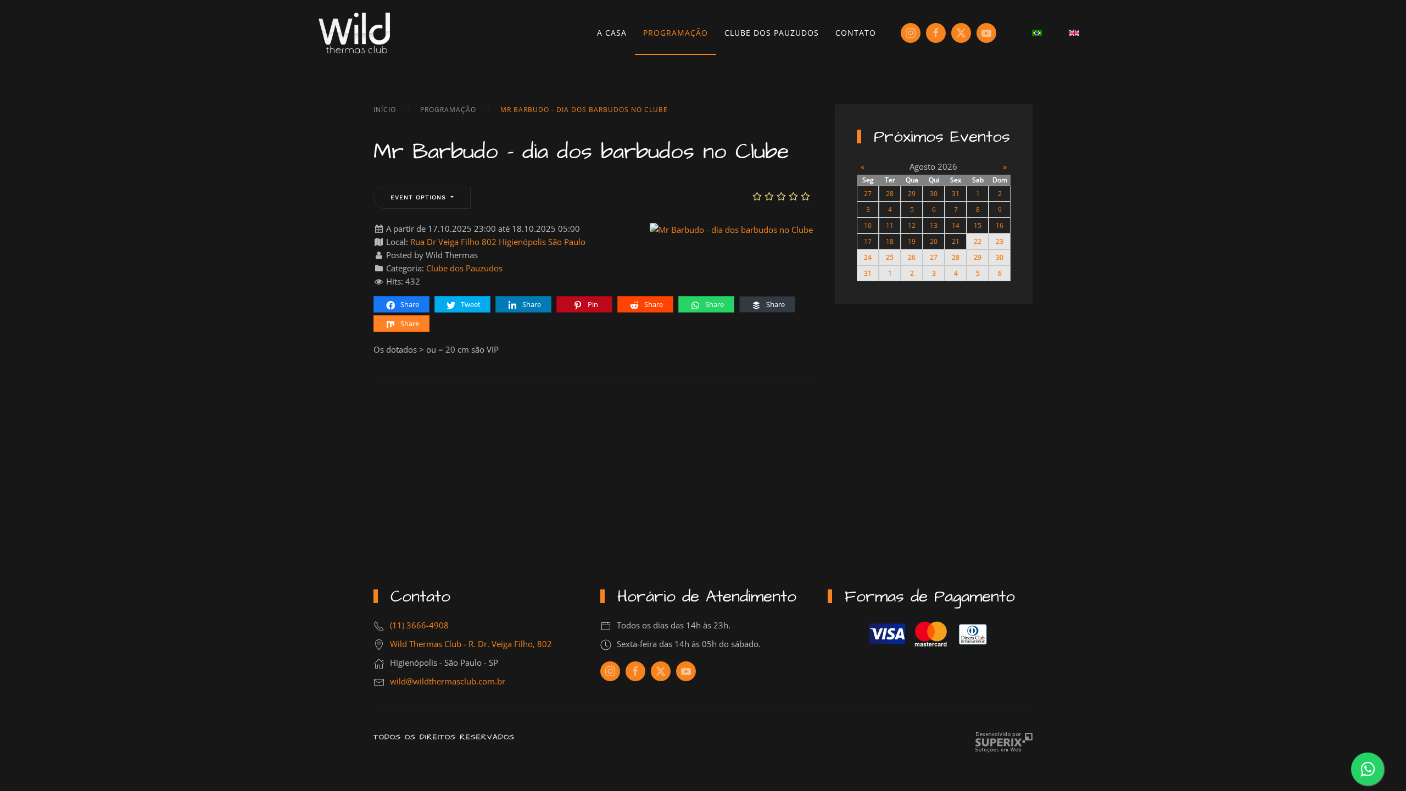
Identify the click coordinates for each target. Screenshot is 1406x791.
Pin (592, 304)
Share (409, 304)
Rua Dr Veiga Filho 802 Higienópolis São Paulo (497, 241)
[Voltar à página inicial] (354, 33)
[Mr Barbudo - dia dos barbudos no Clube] (731, 228)
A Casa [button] (612, 32)
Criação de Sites (1004, 742)
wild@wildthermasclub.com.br (447, 681)
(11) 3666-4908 (419, 625)
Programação (675, 32)
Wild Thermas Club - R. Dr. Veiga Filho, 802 (471, 643)
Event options (419, 197)
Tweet (470, 304)
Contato (855, 32)
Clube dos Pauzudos (771, 32)
